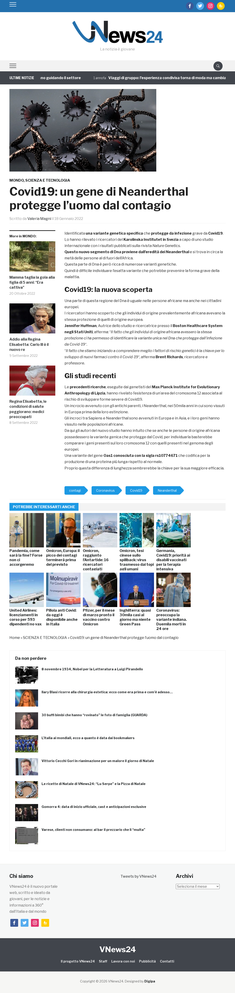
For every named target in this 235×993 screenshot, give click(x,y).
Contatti (167, 961)
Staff (103, 961)
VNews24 (117, 949)
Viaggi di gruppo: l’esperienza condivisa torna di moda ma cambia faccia (158, 78)
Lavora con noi (123, 961)
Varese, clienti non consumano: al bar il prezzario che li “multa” (93, 830)
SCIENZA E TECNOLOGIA (47, 180)
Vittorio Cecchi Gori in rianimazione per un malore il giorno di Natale (98, 761)
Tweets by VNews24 (138, 876)
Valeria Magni (39, 218)
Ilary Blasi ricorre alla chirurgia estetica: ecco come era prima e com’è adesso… (107, 692)
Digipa (149, 981)
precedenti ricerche (88, 387)
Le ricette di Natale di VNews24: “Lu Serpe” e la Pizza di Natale (93, 784)
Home (14, 637)
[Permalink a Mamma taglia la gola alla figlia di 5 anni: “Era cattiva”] (32, 258)
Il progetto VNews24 (78, 961)
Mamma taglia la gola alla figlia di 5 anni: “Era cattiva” (32, 282)
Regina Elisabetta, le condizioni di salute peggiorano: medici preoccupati (28, 409)
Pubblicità (147, 961)
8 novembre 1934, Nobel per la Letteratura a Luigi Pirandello (92, 669)
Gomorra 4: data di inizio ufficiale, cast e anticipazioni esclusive (94, 807)
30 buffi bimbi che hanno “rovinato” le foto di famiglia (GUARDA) (94, 715)
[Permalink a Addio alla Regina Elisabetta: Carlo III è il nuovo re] (32, 320)
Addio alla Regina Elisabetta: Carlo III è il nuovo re (29, 344)
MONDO (16, 180)
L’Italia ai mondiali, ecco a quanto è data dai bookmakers (88, 738)
